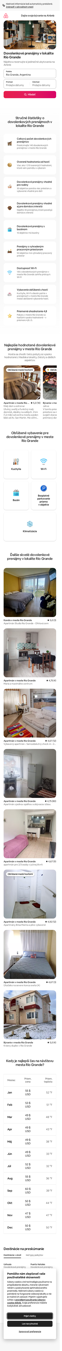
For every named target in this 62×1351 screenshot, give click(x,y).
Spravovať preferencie (30, 1331)
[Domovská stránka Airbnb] (6, 15)
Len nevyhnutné (30, 1323)
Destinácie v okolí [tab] (12, 1255)
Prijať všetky (30, 1316)
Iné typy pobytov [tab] (34, 1255)
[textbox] (16, 85)
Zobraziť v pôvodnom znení (19, 7)
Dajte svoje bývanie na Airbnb (37, 15)
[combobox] (30, 75)
